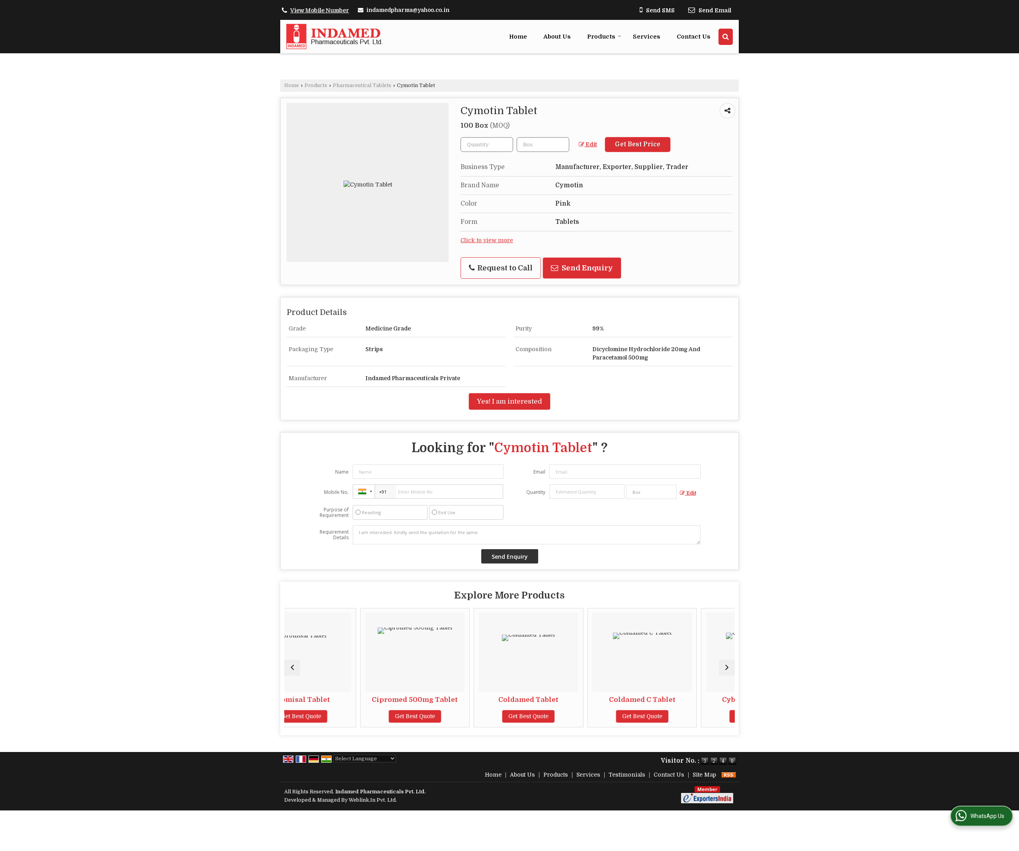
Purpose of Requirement (334, 512)
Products (601, 36)
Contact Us (694, 36)
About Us (557, 36)
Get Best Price (637, 144)
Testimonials (627, 774)
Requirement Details (334, 534)
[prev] (292, 668)
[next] (727, 668)
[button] (319, 10)
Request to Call (504, 268)
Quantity (535, 492)
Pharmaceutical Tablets (362, 85)
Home (518, 36)
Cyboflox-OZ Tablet (688, 699)
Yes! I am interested (509, 401)
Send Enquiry (586, 268)
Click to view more (487, 240)
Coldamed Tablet (461, 699)
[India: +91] (364, 491)
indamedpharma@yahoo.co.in (407, 10)
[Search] (725, 37)
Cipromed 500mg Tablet (348, 699)
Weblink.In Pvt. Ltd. (373, 800)
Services (646, 36)
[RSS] (729, 774)
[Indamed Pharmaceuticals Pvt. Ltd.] (334, 36)
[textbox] (543, 144)
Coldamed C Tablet (575, 699)
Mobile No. (336, 492)
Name (342, 471)
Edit (590, 145)
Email (539, 471)
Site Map (704, 774)
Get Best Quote (348, 716)
